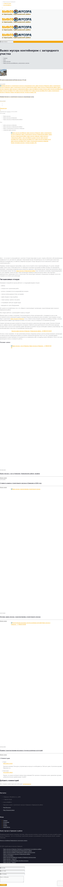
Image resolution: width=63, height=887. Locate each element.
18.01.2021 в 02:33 (7, 763)
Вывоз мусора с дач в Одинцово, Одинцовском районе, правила (20, 473)
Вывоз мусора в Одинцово (10, 117)
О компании (6, 822)
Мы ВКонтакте (7, 807)
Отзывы (5, 825)
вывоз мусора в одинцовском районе (12, 126)
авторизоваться (27, 784)
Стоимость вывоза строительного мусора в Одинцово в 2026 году (21, 483)
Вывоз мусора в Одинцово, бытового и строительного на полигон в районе (22, 849)
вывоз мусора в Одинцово (17, 318)
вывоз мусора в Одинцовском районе (25, 271)
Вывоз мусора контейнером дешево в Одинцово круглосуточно (19, 857)
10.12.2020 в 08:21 (8, 772)
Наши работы (6, 827)
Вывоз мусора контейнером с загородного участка (16, 63)
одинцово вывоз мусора (9, 130)
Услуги (5, 824)
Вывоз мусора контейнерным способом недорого (15, 860)
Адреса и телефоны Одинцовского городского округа (13, 840)
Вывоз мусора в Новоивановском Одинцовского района (17, 851)
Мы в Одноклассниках (8, 810)
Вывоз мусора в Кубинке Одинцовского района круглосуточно (19, 852)
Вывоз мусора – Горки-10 (9, 859)
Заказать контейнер (8, 855)
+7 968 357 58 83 (7, 3)
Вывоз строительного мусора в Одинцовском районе (16, 854)
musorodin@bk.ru (7, 5)
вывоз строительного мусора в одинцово (13, 128)
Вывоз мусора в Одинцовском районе (12, 119)
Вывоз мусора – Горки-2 (9, 862)
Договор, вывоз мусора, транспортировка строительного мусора (20, 617)
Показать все (3, 108)
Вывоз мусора (6, 61)
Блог (4, 59)
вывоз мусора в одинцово (10, 125)
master (8, 111)
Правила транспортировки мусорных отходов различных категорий (21, 750)
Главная (5, 58)
